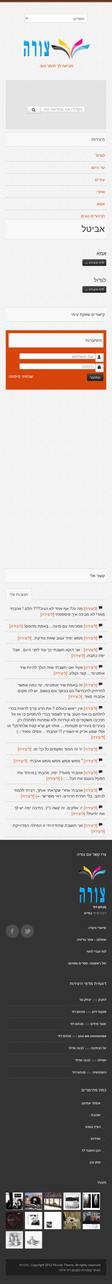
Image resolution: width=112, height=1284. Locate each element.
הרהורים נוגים (93, 216)
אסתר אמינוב (91, 1103)
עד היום (98, 167)
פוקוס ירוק (99, 1011)
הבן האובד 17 (91, 1150)
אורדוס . (95, 1138)
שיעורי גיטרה (97, 928)
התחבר (95, 377)
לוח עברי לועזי (96, 951)
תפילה (101, 1060)
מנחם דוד (78, 1011)
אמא (101, 204)
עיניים (100, 179)
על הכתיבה (98, 1048)
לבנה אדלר (76, 1048)
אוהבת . (95, 1115)
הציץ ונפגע (93, 1127)
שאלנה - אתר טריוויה (91, 939)
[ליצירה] (90, 608)
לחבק (102, 999)
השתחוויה (99, 1072)
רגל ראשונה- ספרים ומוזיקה (87, 963)
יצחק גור (85, 999)
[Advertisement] (56, 90)
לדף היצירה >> (94, 262)
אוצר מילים (98, 1024)
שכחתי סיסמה (21, 376)
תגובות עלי (18, 594)
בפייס (88, 913)
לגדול (100, 155)
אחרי (100, 191)
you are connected (92, 1036)
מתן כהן (95, 1162)
